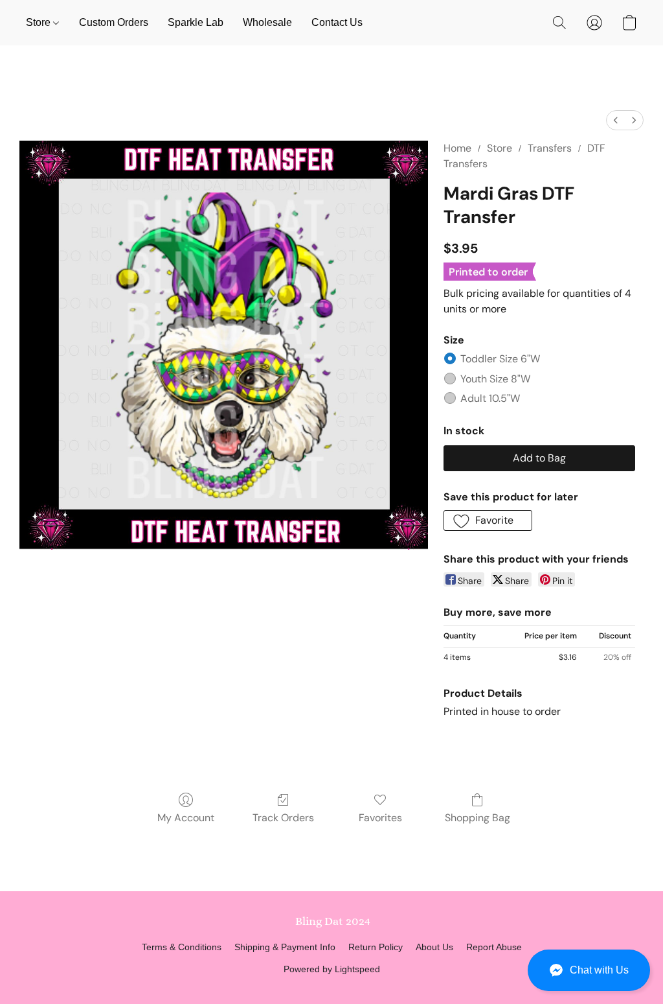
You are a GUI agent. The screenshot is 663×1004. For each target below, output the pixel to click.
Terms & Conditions (181, 947)
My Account (185, 817)
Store (39, 22)
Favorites (380, 817)
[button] (589, 970)
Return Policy (375, 947)
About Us (434, 947)
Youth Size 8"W (495, 379)
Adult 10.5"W (490, 398)
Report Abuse (494, 947)
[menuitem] (616, 120)
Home (457, 148)
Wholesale (267, 22)
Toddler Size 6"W (500, 359)
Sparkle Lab (195, 22)
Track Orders (283, 817)
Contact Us (337, 22)
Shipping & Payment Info (284, 947)
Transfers (550, 148)
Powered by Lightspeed (332, 969)
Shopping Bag (477, 817)
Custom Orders (113, 22)
